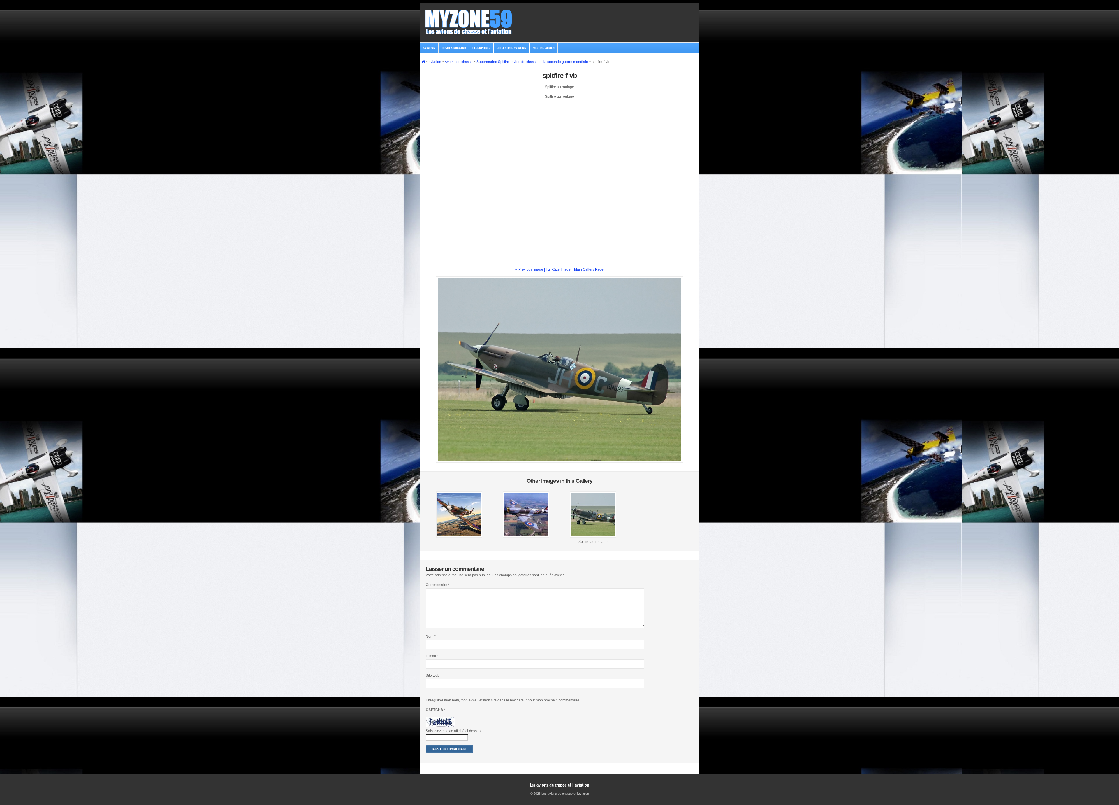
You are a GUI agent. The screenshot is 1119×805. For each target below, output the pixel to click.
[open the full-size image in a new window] (559, 461)
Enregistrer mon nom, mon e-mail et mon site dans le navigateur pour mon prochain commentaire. (503, 700)
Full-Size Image (558, 269)
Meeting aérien (544, 48)
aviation (429, 48)
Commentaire (438, 585)
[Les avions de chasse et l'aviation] (469, 34)
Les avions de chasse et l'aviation (559, 785)
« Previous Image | (530, 269)
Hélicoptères (481, 48)
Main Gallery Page (589, 269)
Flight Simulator (454, 48)
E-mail (432, 656)
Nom (431, 636)
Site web (432, 675)
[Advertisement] (559, 144)
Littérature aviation (511, 48)
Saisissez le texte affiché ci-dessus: (453, 731)
